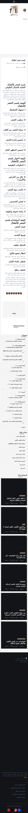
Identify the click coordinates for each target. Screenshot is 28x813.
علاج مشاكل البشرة (17, 367)
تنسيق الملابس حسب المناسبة (14, 410)
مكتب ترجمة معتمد (20, 454)
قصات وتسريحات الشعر (16, 384)
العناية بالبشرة (21, 365)
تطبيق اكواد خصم (21, 436)
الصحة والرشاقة (21, 339)
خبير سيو (23, 468)
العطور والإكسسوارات (20, 345)
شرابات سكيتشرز (21, 797)
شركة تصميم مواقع (20, 791)
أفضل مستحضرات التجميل (15, 397)
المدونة (23, 392)
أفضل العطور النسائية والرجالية (14, 347)
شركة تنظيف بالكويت (20, 440)
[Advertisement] (14, 38)
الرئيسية (25, 19)
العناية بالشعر (22, 379)
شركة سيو (22, 464)
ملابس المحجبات (18, 414)
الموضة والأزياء (21, 402)
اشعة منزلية (22, 450)
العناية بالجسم (21, 375)
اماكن (23, 427)
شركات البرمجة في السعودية (18, 788)
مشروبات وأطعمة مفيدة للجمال (14, 341)
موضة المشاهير (18, 417)
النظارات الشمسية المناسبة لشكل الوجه (12, 359)
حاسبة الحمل (22, 447)
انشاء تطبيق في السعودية (19, 794)
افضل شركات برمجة (20, 785)
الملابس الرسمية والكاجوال (15, 407)
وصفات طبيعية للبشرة (16, 371)
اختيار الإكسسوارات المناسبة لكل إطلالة (12, 351)
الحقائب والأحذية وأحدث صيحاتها (14, 356)
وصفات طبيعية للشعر (17, 387)
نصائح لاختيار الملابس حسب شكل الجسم (12, 421)
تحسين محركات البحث (19, 461)
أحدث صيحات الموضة (16, 403)
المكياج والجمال (21, 395)
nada (22, 63)
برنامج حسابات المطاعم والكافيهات (16, 443)
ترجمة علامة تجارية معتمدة (18, 457)
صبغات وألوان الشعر (17, 380)
